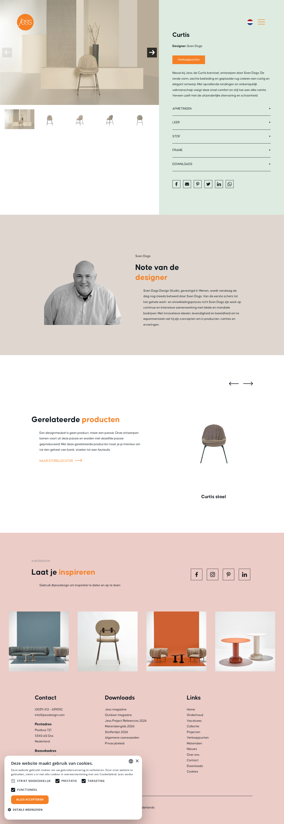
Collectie (193, 726)
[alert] (73, 788)
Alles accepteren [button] (29, 799)
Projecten (193, 732)
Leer (176, 122)
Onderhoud (195, 715)
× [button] (137, 761)
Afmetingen (181, 108)
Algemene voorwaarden (122, 737)
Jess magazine (115, 709)
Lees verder (125, 774)
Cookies (192, 771)
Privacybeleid (114, 743)
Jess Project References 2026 (126, 720)
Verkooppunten (189, 59)
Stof (176, 136)
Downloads (182, 164)
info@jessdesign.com (50, 715)
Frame (177, 150)
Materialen (194, 743)
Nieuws (192, 749)
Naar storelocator (56, 460)
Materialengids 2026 (119, 726)
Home (191, 709)
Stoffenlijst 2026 (116, 732)
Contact (193, 760)
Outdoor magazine (118, 715)
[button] (27, 809)
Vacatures (194, 720)
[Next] (152, 52)
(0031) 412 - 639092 (49, 709)
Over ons (193, 754)
